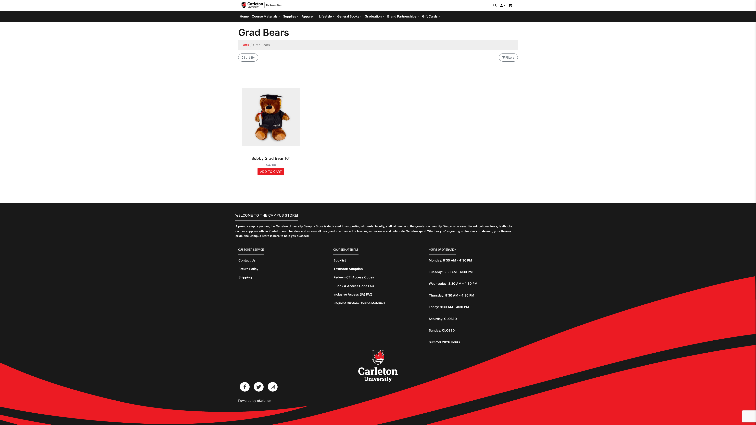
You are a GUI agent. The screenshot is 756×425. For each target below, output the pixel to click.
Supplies (289, 16)
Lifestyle (325, 16)
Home (244, 16)
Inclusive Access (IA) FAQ (353, 294)
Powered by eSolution (254, 401)
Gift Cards (430, 16)
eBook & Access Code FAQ (354, 286)
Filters (509, 57)
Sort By (249, 57)
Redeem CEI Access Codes (354, 277)
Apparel (307, 16)
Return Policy (248, 269)
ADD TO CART (271, 172)
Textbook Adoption (348, 269)
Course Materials (265, 16)
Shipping (245, 277)
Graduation (373, 16)
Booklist (340, 260)
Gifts (245, 45)
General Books (348, 16)
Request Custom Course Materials (359, 303)
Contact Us (247, 260)
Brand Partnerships (401, 16)
